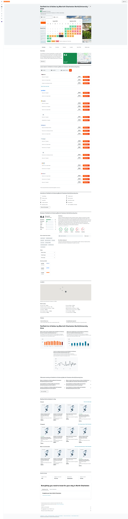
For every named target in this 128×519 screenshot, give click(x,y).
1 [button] (70, 26)
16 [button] (72, 31)
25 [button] (52, 36)
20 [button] (57, 33)
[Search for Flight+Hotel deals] (1, 11)
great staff (42, 240)
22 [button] (62, 33)
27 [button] (57, 36)
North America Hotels (51, 515)
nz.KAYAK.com (42, 515)
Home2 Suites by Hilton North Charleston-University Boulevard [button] (84, 415)
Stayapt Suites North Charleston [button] (71, 413)
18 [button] (52, 33)
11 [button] (52, 31)
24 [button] (50, 36)
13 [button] (57, 31)
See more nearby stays (87, 401)
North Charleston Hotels (75, 515)
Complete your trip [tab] (45, 489)
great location (43, 238)
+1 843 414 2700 (43, 14)
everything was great (44, 244)
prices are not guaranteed (60, 504)
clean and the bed (47, 240)
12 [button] (55, 31)
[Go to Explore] (1, 14)
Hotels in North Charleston (46, 495)
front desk (53, 240)
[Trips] (1, 19)
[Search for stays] (1, 7)
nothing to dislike (47, 242)
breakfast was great (49, 238)
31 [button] (50, 38)
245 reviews (48, 11)
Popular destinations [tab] (53, 489)
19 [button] (55, 33)
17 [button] (50, 33)
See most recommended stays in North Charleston (83, 446)
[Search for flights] (1, 5)
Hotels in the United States (59, 515)
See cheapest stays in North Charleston (84, 424)
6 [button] (57, 28)
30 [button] (47, 38)
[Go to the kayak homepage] (7, 1)
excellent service (51, 244)
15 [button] (62, 31)
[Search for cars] (1, 9)
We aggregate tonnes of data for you (47, 508)
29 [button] (62, 36)
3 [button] (50, 28)
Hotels (46, 515)
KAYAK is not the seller (45, 507)
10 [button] (50, 31)
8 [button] (62, 28)
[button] (2, 1)
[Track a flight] (1, 16)
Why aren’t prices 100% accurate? (47, 510)
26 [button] (55, 36)
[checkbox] (45, 264)
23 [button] (72, 33)
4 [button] (77, 26)
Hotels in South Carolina (67, 515)
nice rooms (42, 242)
